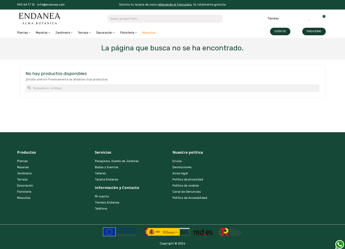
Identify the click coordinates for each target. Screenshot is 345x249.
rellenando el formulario (175, 4)
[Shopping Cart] (321, 18)
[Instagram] (254, 154)
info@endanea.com (51, 4)
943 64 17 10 (26, 4)
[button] (280, 31)
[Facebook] (264, 154)
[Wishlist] (309, 18)
